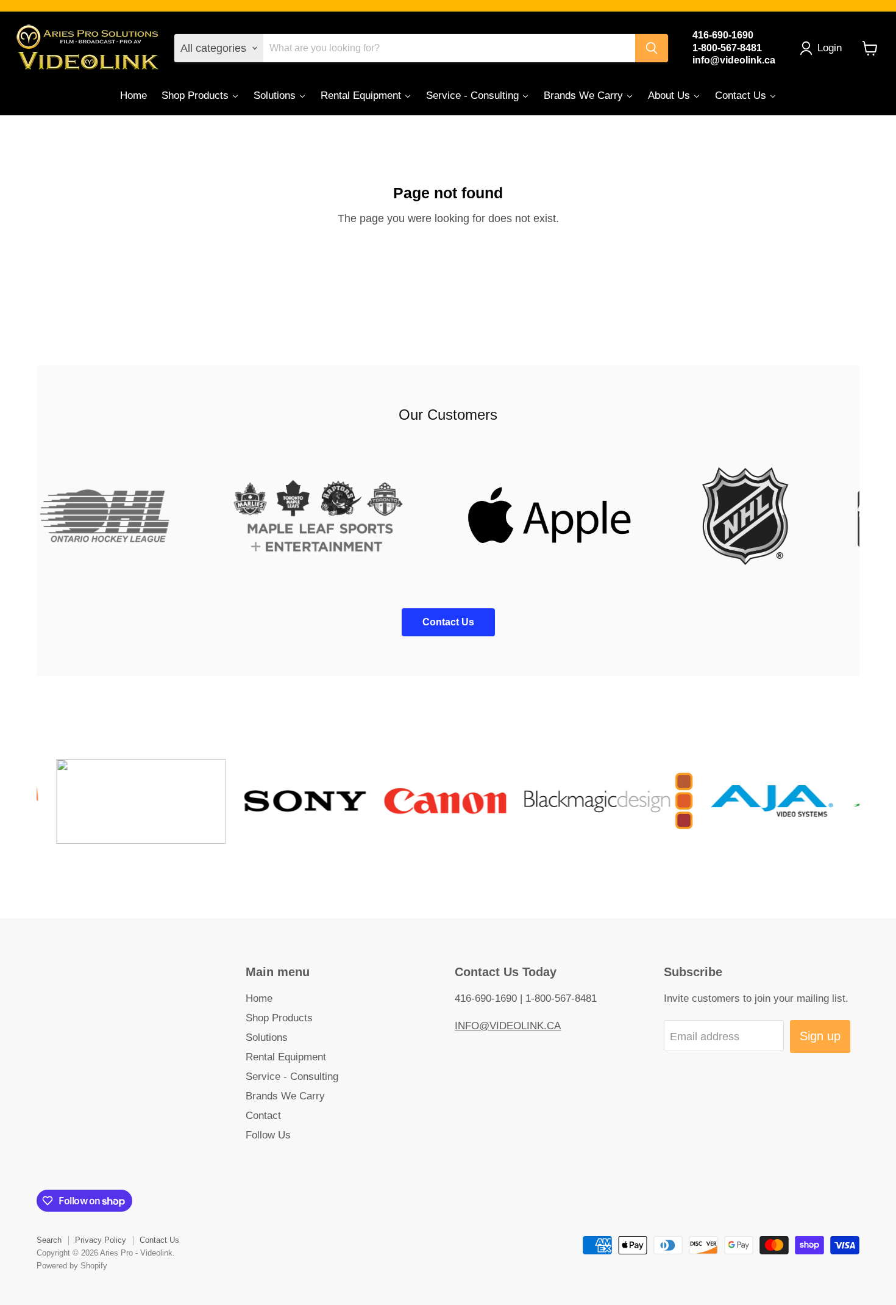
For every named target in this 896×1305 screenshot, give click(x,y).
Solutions (267, 1037)
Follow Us (268, 1135)
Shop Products (279, 1018)
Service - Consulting (292, 1076)
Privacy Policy (100, 1240)
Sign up (820, 1036)
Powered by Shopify (72, 1265)
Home (259, 998)
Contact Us (159, 1240)
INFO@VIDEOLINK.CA (508, 1026)
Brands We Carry (285, 1096)
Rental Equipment (286, 1057)
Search (49, 1240)
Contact (263, 1115)
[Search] (651, 48)
